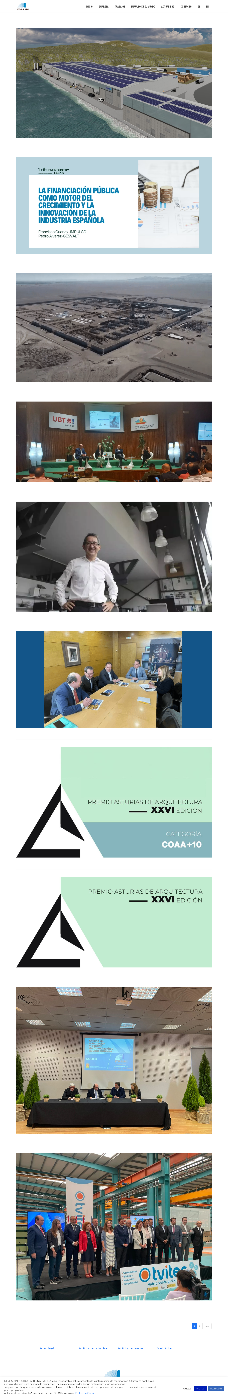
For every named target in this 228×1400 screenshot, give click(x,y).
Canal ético (164, 1348)
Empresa (103, 6)
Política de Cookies (85, 1393)
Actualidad (167, 6)
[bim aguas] (114, 82)
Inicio (89, 6)
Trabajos (120, 6)
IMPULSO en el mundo (143, 6)
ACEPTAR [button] (200, 1388)
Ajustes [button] (187, 1388)
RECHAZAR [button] (216, 1388)
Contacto (186, 6)
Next (207, 1326)
